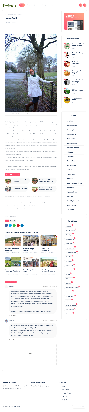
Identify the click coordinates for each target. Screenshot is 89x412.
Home (22, 5)
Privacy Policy (66, 393)
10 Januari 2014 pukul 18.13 (50, 286)
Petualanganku (70, 174)
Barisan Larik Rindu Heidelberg (20, 180)
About (64, 386)
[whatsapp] (14, 225)
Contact (64, 400)
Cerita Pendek (70, 139)
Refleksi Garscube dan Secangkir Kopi (77, 63)
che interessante (71, 143)
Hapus (14, 315)
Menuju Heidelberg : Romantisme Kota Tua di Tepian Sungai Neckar (47, 181)
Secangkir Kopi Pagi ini (77, 72)
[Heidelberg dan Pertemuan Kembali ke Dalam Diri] (35, 189)
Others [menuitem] (35, 5)
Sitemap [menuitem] (44, 5)
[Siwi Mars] (10, 5)
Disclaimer (65, 390)
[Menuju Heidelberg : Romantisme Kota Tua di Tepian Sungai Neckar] (35, 181)
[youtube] (75, 5)
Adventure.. (69, 121)
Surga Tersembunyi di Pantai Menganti (77, 90)
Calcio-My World (71, 134)
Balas (10, 315)
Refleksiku (13, 14)
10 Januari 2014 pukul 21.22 (50, 320)
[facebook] (69, 5)
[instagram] (72, 5)
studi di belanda (71, 205)
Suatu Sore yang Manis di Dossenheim (13, 271)
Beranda (7, 14)
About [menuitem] (28, 5)
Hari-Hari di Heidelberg (45, 250)
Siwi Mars (17, 406)
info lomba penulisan (72, 147)
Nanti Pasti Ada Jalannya (78, 81)
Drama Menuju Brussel (28, 250)
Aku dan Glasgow (71, 125)
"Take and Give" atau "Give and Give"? (78, 45)
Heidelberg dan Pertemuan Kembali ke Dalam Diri (47, 188)
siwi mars (12, 320)
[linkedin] (22, 225)
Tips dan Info (70, 210)
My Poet (69, 170)
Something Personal (72, 201)
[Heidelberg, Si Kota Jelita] (8, 189)
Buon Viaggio (70, 130)
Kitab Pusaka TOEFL (77, 99)
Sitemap (64, 396)
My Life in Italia (71, 165)
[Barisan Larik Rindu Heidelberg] (8, 181)
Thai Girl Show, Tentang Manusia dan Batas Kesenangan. (77, 54)
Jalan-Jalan (69, 152)
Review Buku (70, 187)
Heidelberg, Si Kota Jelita (19, 188)
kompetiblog (70, 156)
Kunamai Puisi (70, 161)
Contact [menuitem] (52, 5)
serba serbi (69, 196)
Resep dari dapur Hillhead (74, 183)
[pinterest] (18, 225)
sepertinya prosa (71, 192)
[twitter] (10, 225)
